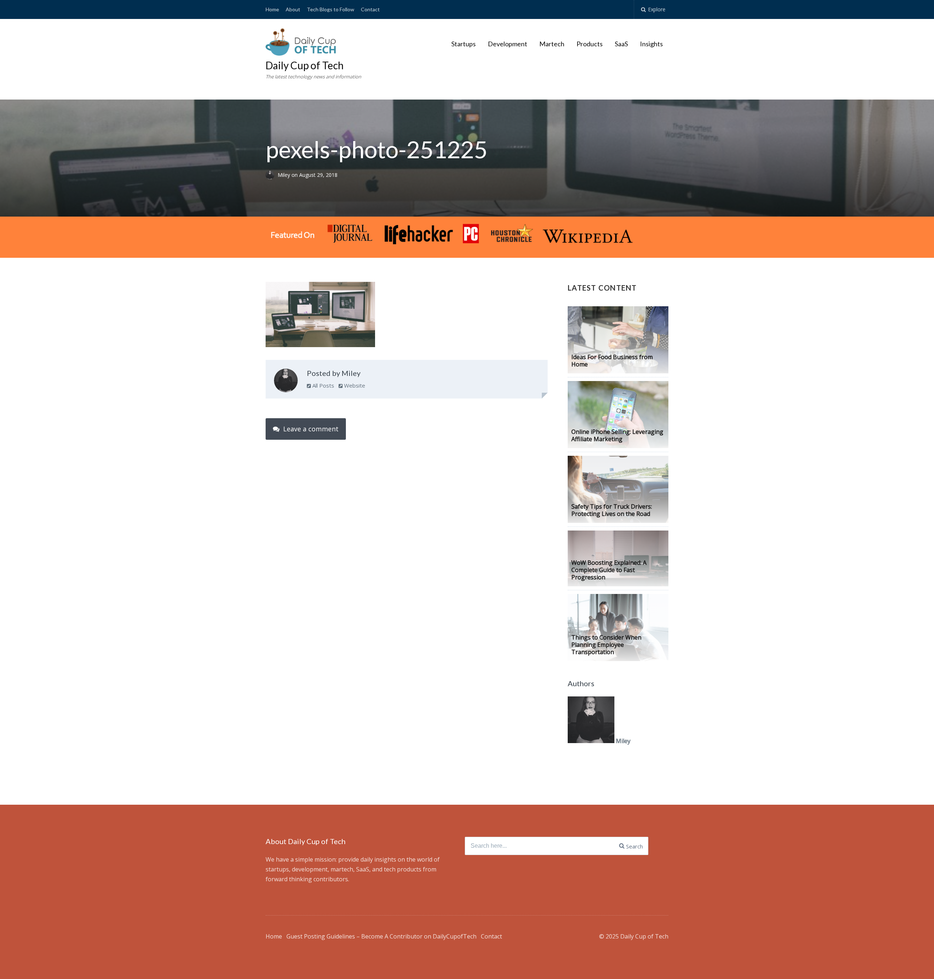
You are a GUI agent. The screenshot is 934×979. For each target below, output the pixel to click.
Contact (370, 9)
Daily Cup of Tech (305, 65)
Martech (551, 44)
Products (589, 44)
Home (272, 9)
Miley (285, 174)
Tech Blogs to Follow (330, 9)
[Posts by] (272, 174)
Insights (651, 44)
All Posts (322, 385)
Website (354, 385)
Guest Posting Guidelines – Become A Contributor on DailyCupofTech (381, 936)
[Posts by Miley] (286, 382)
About (293, 9)
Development (507, 44)
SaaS (621, 44)
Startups (463, 44)
